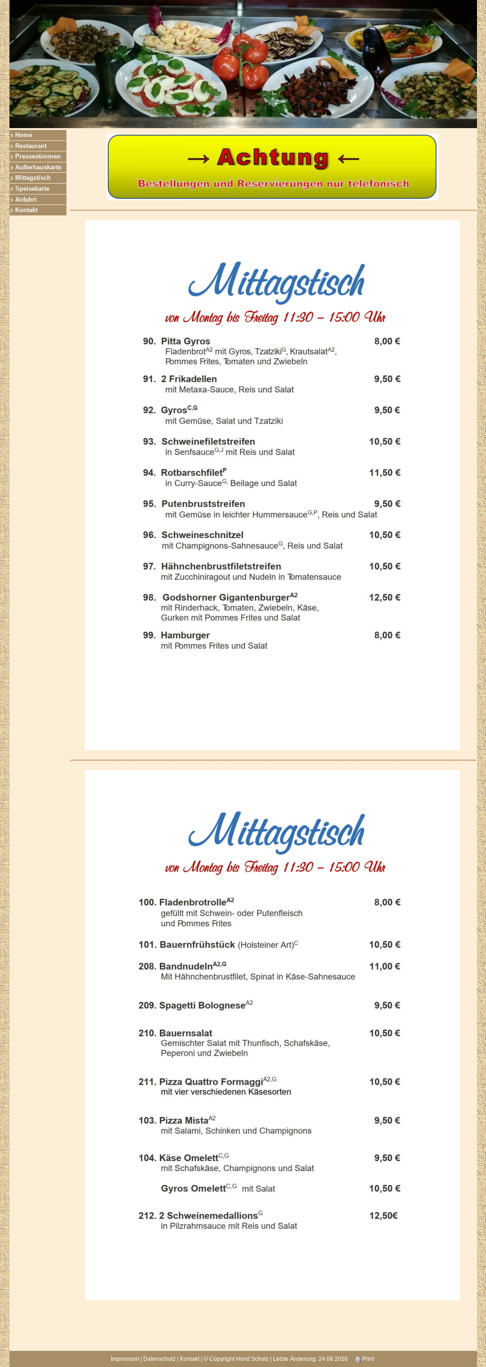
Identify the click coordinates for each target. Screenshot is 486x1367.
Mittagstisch (33, 177)
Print (367, 1359)
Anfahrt (26, 199)
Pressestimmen (38, 156)
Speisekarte (32, 188)
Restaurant (31, 145)
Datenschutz (159, 1359)
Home (23, 135)
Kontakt (26, 210)
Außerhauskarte (38, 167)
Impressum (125, 1359)
